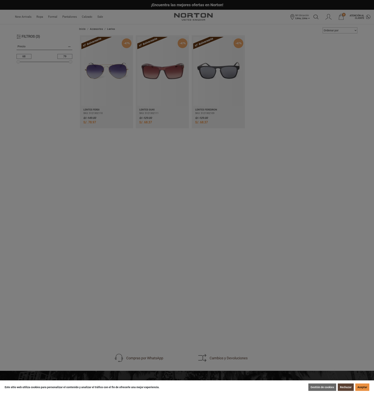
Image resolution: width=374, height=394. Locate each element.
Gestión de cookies (322, 387)
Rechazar (346, 387)
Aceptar (362, 387)
